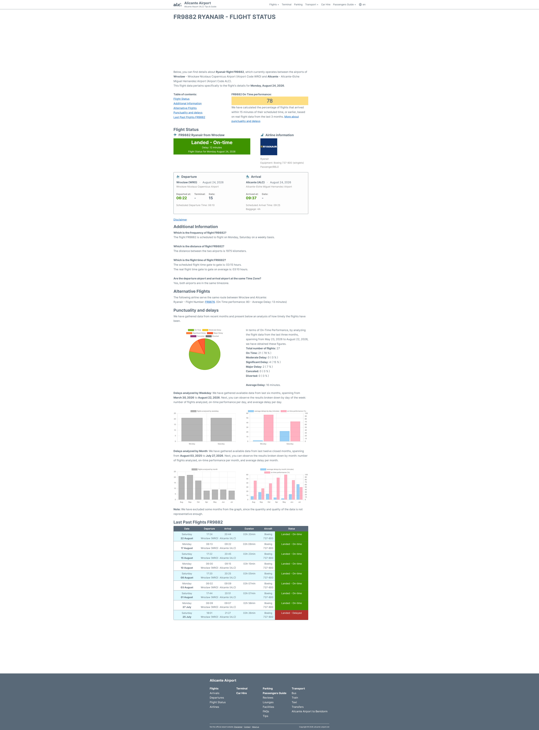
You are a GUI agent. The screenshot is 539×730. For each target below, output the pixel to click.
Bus (294, 693)
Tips (265, 716)
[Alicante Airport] (177, 4)
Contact (247, 727)
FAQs (266, 711)
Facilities (268, 707)
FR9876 (210, 302)
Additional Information (187, 103)
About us (255, 727)
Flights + (274, 4)
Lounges (268, 702)
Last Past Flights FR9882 (189, 117)
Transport (298, 688)
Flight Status (181, 98)
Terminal (286, 4)
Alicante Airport (197, 3)
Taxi (294, 702)
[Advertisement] (269, 46)
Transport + (311, 4)
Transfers (298, 707)
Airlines (214, 707)
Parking (298, 4)
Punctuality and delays (187, 112)
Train (295, 697)
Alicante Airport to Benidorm (310, 711)
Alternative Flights (185, 108)
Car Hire (325, 4)
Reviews (268, 697)
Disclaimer (238, 727)
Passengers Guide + (344, 4)
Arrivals (214, 693)
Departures (217, 697)
